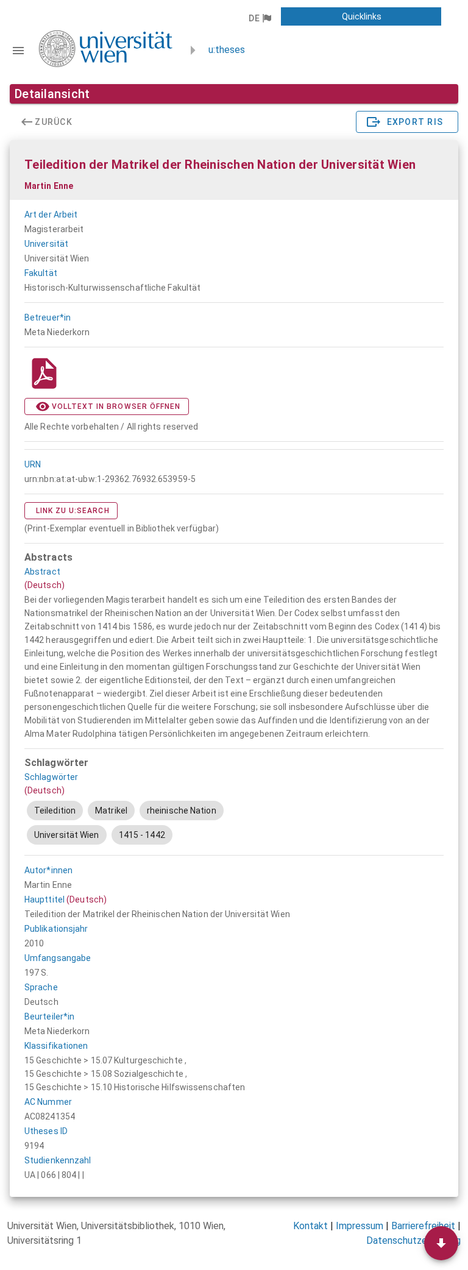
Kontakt (310, 1226)
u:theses (226, 49)
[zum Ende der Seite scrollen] (441, 1243)
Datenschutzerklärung (413, 1240)
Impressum (359, 1226)
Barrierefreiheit (423, 1226)
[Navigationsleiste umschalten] (18, 51)
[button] (259, 18)
